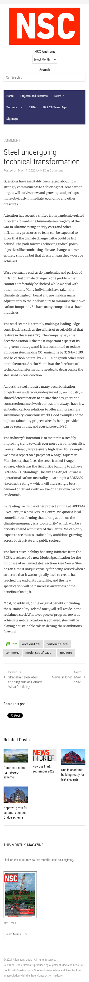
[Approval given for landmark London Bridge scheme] (16, 795)
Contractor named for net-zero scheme (15, 772)
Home (10, 96)
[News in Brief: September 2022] (45, 755)
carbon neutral (57, 644)
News (57, 96)
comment (12, 652)
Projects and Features (34, 96)
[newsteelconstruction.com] (45, 26)
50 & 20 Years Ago (54, 107)
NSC (43, 170)
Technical (12, 107)
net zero (66, 652)
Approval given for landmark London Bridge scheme (15, 812)
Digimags (12, 118)
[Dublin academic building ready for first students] (73, 757)
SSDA (32, 107)
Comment (56, 170)
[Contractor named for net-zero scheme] (16, 756)
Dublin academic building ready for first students (72, 774)
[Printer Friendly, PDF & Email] (11, 643)
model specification (39, 652)
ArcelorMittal (31, 644)
